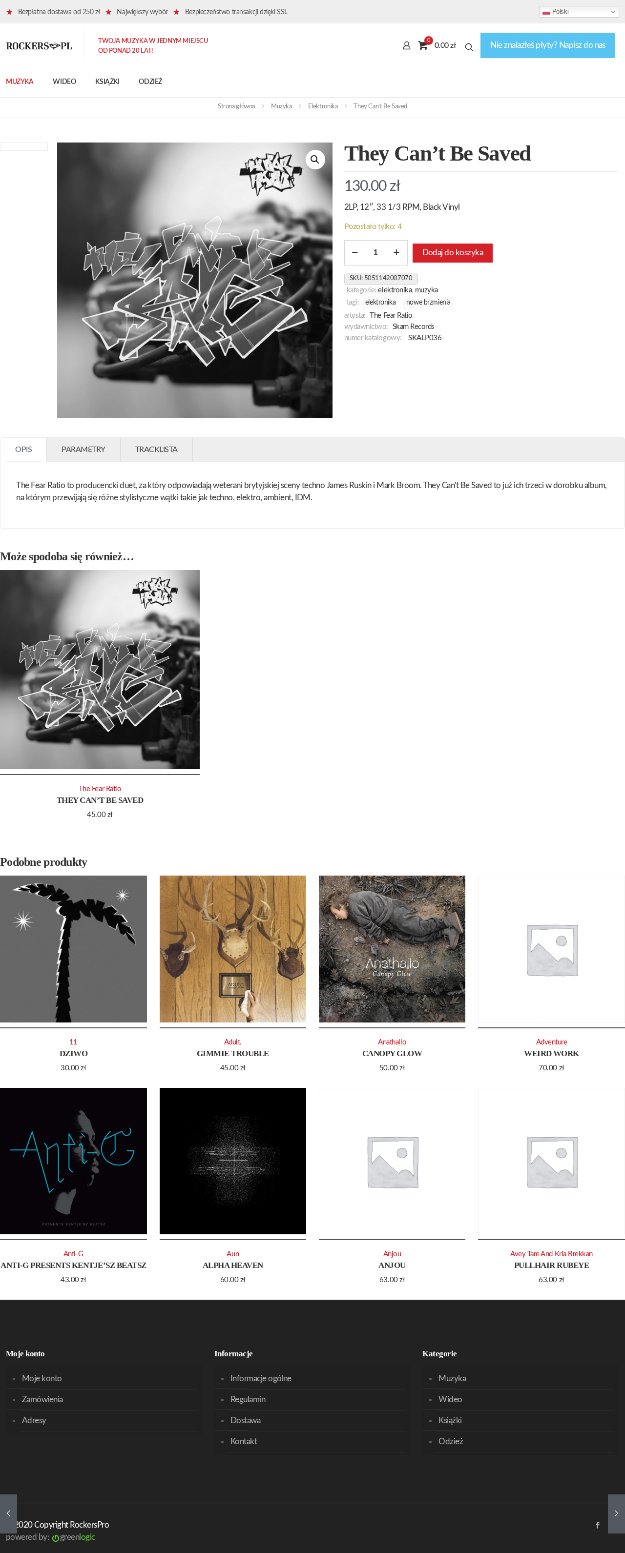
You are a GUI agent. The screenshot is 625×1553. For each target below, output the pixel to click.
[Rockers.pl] (39, 45)
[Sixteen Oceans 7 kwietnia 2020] (8, 1513)
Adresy (34, 1420)
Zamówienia (42, 1399)
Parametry (83, 449)
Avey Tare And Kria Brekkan (551, 1254)
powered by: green (50, 1537)
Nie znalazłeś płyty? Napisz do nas (547, 45)
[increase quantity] (396, 253)
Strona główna (236, 106)
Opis (23, 449)
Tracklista (156, 449)
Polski (559, 11)
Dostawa (245, 1420)
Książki (449, 1420)
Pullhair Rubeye (551, 1265)
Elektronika (323, 106)
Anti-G (73, 1254)
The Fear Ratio (391, 315)
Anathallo (392, 1042)
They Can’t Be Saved (100, 800)
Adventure (551, 1042)
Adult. (233, 1042)
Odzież (450, 1441)
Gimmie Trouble (233, 1053)
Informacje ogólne (261, 1378)
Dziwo (73, 1053)
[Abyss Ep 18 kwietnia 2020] (616, 1513)
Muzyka (281, 106)
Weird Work (551, 1053)
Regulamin (247, 1399)
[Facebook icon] (597, 1525)
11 (73, 1042)
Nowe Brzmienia (428, 302)
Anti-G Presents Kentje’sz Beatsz (73, 1265)
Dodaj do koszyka (452, 252)
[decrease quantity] (355, 253)
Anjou (391, 1265)
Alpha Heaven (233, 1265)
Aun (233, 1254)
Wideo (450, 1399)
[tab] (23, 450)
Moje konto (42, 1378)
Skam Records (414, 326)
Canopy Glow (392, 1053)
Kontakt (243, 1441)
